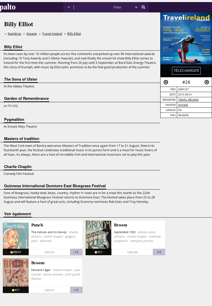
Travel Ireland (188, 99)
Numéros (14, 33)
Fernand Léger (40, 270)
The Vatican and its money (49, 232)
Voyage (183, 105)
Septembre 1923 (124, 232)
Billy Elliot (74, 33)
